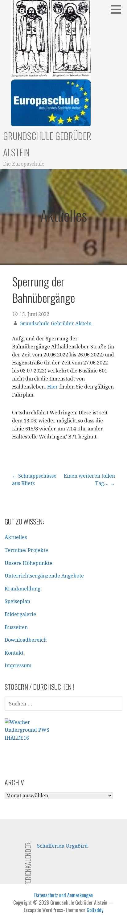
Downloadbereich (26, 640)
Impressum (18, 665)
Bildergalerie (20, 614)
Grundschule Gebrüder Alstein (55, 324)
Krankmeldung (22, 589)
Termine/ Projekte (26, 550)
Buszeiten (16, 627)
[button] (118, 9)
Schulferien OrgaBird (62, 846)
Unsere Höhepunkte (28, 563)
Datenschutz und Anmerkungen (63, 895)
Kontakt (14, 653)
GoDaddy (95, 910)
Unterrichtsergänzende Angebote (44, 576)
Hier (52, 387)
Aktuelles (16, 537)
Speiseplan (17, 601)
